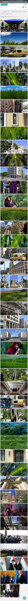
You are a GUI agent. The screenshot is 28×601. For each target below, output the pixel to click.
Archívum (8, 1)
